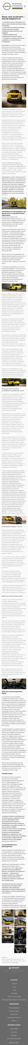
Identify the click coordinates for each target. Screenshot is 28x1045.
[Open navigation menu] (24, 6)
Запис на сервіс (14, 1011)
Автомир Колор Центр (14, 1038)
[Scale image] (8, 913)
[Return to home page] (12, 6)
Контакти (14, 1032)
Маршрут (14, 1035)
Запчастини (14, 1014)
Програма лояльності (14, 1017)
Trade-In (14, 1021)
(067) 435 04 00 (14, 1043)
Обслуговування (14, 1008)
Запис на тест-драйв (14, 996)
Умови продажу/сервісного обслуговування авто (14, 1000)
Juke (14, 990)
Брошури (14, 993)
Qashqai (14, 983)
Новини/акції (14, 1029)
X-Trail (14, 987)
